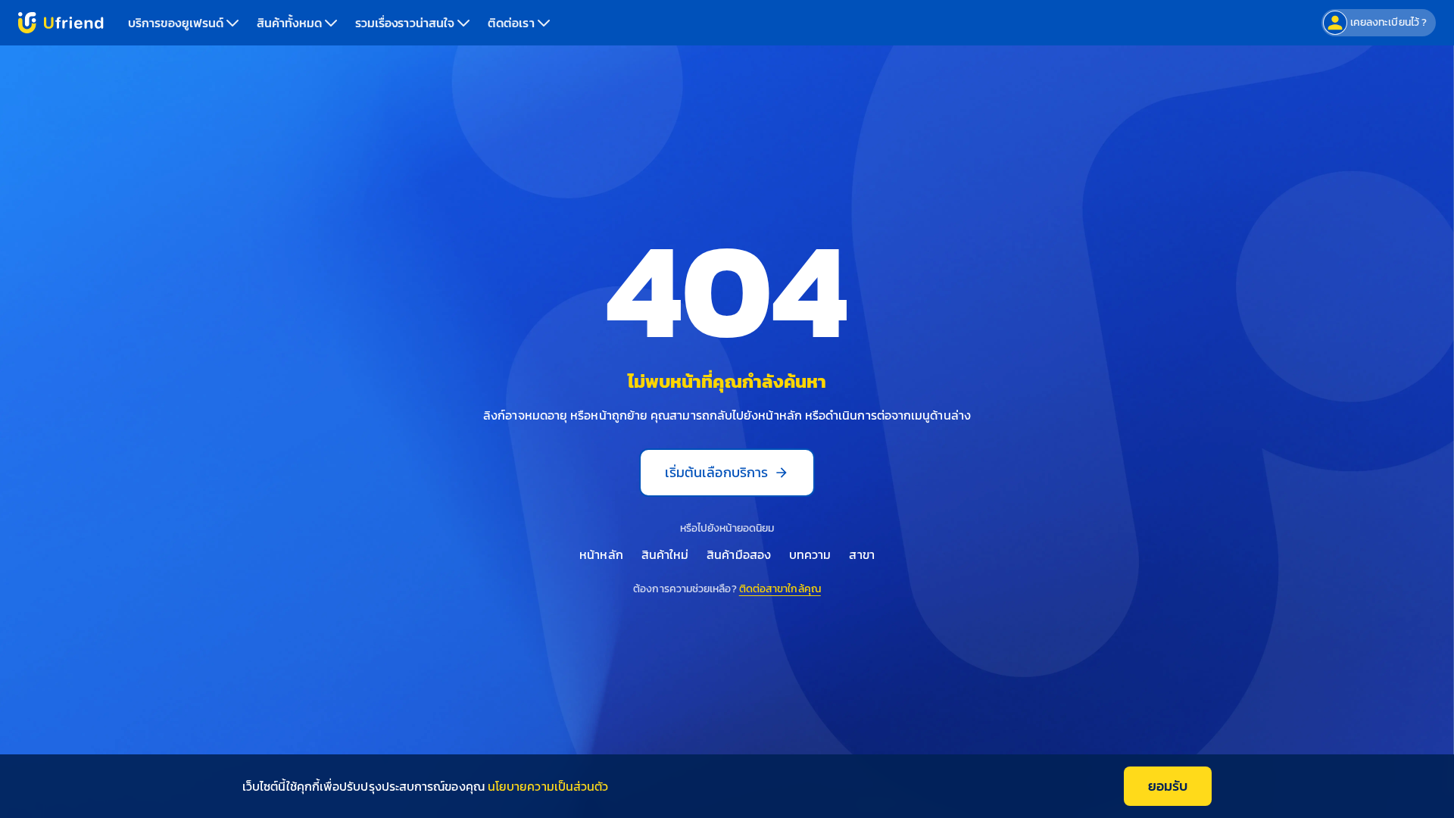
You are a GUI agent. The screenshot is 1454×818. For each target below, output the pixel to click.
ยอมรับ (1167, 786)
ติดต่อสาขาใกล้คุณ (780, 589)
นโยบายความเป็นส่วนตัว (548, 786)
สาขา (861, 554)
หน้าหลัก (600, 554)
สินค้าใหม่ (665, 554)
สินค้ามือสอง (739, 554)
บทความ (810, 554)
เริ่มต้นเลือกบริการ (716, 472)
